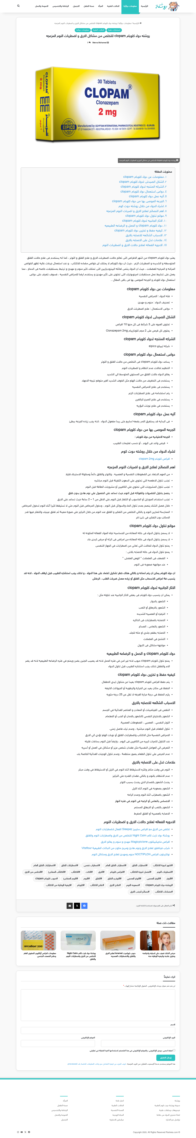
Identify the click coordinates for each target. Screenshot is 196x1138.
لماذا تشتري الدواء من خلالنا (168, 1115)
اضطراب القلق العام (115, 865)
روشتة (177, 1101)
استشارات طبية (114, 30)
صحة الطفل (89, 6)
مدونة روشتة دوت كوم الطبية (167, 1105)
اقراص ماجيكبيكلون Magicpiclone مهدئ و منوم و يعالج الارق (135, 842)
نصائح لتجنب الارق (139, 891)
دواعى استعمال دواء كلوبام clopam (142, 192)
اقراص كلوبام (116, 872)
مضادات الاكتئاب (163, 891)
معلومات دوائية (130, 6)
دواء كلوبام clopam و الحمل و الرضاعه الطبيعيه (133, 226)
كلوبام (80, 885)
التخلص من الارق (33, 872)
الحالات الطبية (113, 6)
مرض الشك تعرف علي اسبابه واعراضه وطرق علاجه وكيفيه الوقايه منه (159, 955)
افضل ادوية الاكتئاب (140, 872)
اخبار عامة (120, 1101)
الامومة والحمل (41, 6)
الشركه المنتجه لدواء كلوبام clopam (142, 187)
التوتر (169, 878)
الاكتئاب (75, 872)
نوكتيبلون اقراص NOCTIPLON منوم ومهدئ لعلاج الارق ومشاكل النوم (131, 854)
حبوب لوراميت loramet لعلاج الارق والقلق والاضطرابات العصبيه (121, 955)
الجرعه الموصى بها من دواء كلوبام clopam (138, 201)
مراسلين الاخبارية (117, 1120)
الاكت (88, 872)
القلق (98, 878)
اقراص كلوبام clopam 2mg (154, 459)
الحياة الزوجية (118, 1115)
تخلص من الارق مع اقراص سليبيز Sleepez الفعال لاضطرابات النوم (133, 829)
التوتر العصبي (133, 878)
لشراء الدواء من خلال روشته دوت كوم (141, 206)
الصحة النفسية (117, 1110)
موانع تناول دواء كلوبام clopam (144, 216)
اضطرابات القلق (69, 865)
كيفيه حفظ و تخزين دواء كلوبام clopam (138, 231)
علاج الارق (114, 885)
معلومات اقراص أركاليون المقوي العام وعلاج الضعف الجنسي (40, 955)
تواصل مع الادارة (173, 1120)
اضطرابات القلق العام (44, 865)
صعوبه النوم (132, 885)
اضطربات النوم (164, 872)
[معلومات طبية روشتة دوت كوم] (166, 6)
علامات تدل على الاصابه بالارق (144, 240)
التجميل (76, 6)
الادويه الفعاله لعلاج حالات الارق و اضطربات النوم (132, 245)
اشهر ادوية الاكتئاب (162, 865)
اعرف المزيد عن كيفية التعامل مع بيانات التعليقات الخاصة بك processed (97, 1064)
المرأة (100, 6)
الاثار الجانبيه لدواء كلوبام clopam (142, 221)
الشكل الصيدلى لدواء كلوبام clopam (141, 182)
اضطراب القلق (139, 865)
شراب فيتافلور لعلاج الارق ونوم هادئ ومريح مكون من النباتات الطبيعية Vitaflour (126, 848)
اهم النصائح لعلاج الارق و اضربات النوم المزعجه (135, 211)
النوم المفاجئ (70, 878)
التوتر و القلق (114, 878)
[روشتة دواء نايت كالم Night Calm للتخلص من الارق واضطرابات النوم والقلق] (78, 940)
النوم (86, 878)
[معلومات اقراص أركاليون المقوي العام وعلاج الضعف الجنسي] (38, 940)
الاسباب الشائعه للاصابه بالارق (144, 235)
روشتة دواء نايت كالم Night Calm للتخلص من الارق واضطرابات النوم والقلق (128, 835)
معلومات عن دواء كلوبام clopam (143, 177)
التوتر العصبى (153, 878)
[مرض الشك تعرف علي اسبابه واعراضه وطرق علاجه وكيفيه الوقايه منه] (157, 940)
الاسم (173, 1025)
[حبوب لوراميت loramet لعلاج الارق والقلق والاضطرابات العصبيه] (118, 940)
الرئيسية (144, 6)
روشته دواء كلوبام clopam (158, 885)
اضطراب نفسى (91, 865)
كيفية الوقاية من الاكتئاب (58, 885)
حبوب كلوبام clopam (45, 878)
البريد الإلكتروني (169, 1038)
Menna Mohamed (99, 43)
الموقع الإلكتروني (88, 1038)
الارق (100, 872)
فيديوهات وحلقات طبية (169, 1110)
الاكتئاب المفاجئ (56, 872)
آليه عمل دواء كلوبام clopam (146, 196)
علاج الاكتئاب (96, 885)
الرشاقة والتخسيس (61, 6)
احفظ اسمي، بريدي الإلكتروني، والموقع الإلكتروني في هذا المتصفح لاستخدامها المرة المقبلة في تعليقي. (131, 1051)
